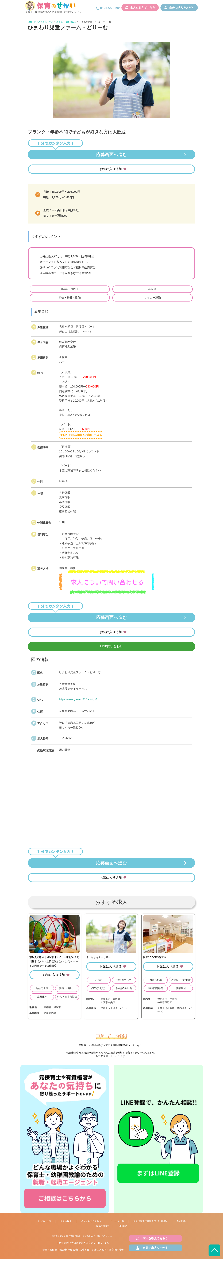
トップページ (44, 1221)
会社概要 (181, 1221)
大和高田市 (71, 22)
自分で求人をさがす (181, 7)
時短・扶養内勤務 (70, 297)
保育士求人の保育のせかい (40, 22)
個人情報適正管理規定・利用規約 (150, 1221)
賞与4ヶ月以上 (69, 289)
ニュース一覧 (117, 1221)
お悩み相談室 (102, 1226)
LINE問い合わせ (111, 646)
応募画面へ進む (111, 154)
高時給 (152, 289)
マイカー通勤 (152, 297)
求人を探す (66, 1221)
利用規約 (123, 1226)
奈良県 (59, 22)
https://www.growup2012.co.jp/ (78, 699)
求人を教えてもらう (142, 7)
